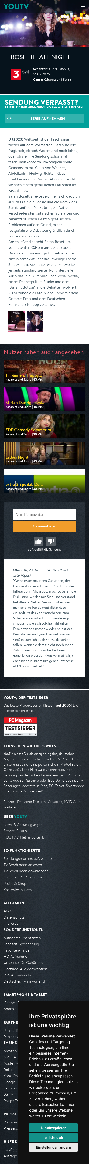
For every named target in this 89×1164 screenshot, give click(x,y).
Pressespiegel (15, 1128)
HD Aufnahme (15, 956)
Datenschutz (14, 917)
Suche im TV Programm (23, 877)
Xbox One (12, 1075)
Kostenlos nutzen (18, 889)
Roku (8, 1069)
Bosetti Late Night (40, 58)
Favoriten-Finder (17, 950)
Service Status (15, 830)
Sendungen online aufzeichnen (29, 858)
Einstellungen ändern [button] (53, 1147)
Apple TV (11, 1063)
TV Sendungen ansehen (23, 864)
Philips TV (11, 1100)
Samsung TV (14, 1088)
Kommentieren (45, 526)
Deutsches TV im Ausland (24, 981)
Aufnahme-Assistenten (22, 937)
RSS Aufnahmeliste (19, 975)
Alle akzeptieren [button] (53, 1128)
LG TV (8, 1094)
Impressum (12, 923)
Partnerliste (13, 1030)
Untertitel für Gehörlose (23, 962)
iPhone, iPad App (17, 1002)
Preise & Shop (15, 883)
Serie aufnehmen (47, 118)
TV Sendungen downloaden (26, 870)
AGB (7, 911)
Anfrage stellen (16, 1156)
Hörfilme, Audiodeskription (25, 968)
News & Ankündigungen (23, 824)
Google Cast (14, 1081)
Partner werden (16, 1036)
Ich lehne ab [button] (53, 1138)
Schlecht (51, 541)
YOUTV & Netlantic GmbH (25, 837)
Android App (14, 1008)
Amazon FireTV (16, 1050)
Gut (38, 541)
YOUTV (16, 6)
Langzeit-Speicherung (21, 944)
